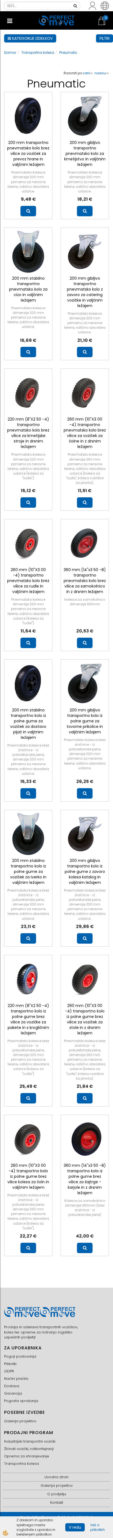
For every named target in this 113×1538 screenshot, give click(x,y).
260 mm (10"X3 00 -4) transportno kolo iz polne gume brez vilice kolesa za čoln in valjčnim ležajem (28, 1176)
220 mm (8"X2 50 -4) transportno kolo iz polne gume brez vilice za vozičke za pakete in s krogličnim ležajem (28, 1019)
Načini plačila (16, 1378)
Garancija (13, 1393)
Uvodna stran (56, 1477)
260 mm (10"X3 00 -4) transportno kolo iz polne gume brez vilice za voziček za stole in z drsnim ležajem (84, 1019)
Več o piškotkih (97, 1527)
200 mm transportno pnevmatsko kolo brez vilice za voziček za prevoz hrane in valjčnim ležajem (28, 153)
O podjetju (56, 1494)
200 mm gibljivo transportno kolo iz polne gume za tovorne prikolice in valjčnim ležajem (85, 721)
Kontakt (56, 1502)
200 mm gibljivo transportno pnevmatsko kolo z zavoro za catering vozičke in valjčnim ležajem (85, 292)
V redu (75, 1527)
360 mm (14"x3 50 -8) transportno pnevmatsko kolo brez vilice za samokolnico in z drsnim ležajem (85, 580)
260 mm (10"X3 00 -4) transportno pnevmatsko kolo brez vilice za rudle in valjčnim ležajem (28, 580)
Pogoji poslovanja (20, 1356)
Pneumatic (68, 52)
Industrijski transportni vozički (29, 1441)
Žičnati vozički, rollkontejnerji (29, 1448)
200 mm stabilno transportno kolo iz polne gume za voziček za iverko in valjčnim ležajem (28, 871)
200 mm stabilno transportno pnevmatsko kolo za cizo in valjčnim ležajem (28, 289)
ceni (86, 73)
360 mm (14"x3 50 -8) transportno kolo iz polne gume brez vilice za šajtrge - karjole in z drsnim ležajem (85, 1179)
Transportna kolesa (37, 52)
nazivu (100, 73)
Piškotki (10, 1363)
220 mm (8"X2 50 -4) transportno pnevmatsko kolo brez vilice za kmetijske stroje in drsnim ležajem (28, 432)
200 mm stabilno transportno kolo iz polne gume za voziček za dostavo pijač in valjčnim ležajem (28, 723)
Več (28, 211)
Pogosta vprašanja (21, 1400)
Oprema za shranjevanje (26, 1456)
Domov (10, 52)
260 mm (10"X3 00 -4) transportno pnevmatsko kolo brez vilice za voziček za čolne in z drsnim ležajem (85, 432)
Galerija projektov (20, 1421)
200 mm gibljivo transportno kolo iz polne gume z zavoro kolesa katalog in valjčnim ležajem (85, 871)
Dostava (11, 1386)
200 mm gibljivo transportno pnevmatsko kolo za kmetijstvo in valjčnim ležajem (85, 153)
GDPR (9, 1371)
